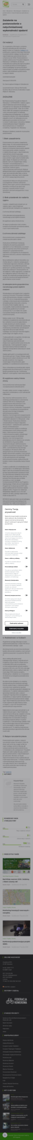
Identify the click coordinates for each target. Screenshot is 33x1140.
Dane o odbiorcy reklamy (12, 558)
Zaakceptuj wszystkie (16, 628)
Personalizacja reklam (11, 566)
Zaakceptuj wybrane (16, 623)
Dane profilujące (10, 610)
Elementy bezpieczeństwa (13, 595)
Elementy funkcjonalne (12, 580)
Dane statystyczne (10, 529)
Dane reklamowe (10, 548)
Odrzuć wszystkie (16, 632)
